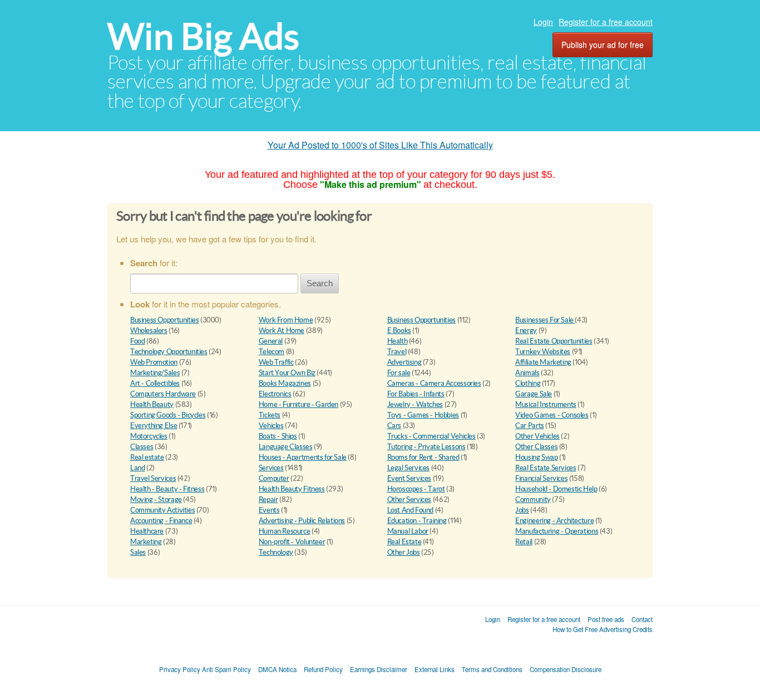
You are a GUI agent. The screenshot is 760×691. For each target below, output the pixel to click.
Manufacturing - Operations (556, 531)
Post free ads (606, 619)
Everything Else (153, 425)
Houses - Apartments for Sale (303, 457)
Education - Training (417, 520)
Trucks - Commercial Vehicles (431, 436)
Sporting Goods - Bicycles (167, 415)
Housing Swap (536, 457)
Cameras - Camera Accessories (434, 383)
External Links (434, 669)
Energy (526, 330)
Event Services (409, 478)
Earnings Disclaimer (378, 669)
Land (137, 468)
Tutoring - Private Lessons (426, 447)
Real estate (147, 457)
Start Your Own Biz (287, 373)
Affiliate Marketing (543, 362)
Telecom (271, 351)
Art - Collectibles (155, 383)
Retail (523, 542)
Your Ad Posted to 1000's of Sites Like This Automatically (380, 144)
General (271, 341)
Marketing (146, 542)
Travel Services (153, 478)
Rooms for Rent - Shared (423, 457)
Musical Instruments (545, 404)
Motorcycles (148, 436)
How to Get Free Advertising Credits (602, 629)
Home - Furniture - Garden (298, 404)
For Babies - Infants (416, 394)
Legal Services (408, 468)
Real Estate (404, 542)
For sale (399, 373)
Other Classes (536, 447)
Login (543, 21)
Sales (138, 552)
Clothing (527, 383)
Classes (141, 447)
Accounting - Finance (161, 520)
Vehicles (271, 425)
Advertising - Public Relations (302, 520)
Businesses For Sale (545, 320)
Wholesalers (148, 330)
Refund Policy (323, 669)
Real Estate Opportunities (553, 341)
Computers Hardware (163, 394)
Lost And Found (410, 510)
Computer (274, 478)
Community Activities (162, 510)
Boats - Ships (278, 436)
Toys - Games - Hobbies (423, 415)
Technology (276, 552)
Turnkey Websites (542, 351)
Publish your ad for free (602, 44)
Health (397, 341)
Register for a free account (606, 21)
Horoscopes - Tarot (416, 489)
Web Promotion (153, 362)
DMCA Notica (277, 669)
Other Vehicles (537, 436)
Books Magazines (285, 383)
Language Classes (286, 447)
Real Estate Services (545, 468)
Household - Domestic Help (556, 489)
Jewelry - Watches (415, 404)
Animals (527, 373)
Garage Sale (533, 394)
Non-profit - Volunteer (292, 542)
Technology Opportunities (169, 351)
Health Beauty (152, 404)
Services (271, 468)
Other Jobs (403, 552)
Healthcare (147, 531)
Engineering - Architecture (554, 520)
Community (533, 499)
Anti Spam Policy (226, 669)
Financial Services (541, 478)
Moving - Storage (156, 499)
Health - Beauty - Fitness (167, 489)
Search (320, 283)
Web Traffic (276, 362)
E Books (399, 330)
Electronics (275, 394)
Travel (397, 351)
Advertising (404, 362)
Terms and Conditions (492, 669)
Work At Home (281, 330)
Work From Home (286, 320)
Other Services (409, 499)
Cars (394, 425)
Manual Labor (407, 531)
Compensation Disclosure (565, 669)
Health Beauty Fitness (292, 489)
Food (137, 341)
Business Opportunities (164, 320)
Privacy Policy (179, 669)
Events (269, 510)
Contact (642, 619)
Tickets (269, 415)
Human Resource (284, 531)
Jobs (522, 510)
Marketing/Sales (155, 373)
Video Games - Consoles (551, 415)
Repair (268, 499)
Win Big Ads (203, 36)
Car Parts (529, 425)
